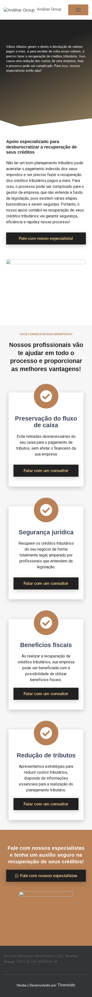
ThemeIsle (66, 985)
